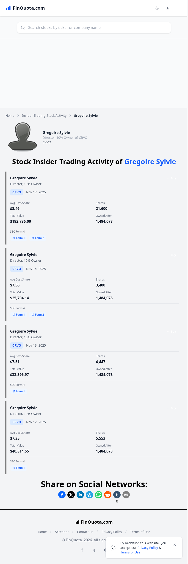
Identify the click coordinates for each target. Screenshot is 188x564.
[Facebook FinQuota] (82, 550)
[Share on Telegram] (89, 494)
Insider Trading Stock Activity (44, 115)
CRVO (47, 142)
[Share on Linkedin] (80, 494)
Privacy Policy (148, 547)
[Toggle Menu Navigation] (178, 8)
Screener (62, 532)
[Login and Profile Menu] (167, 8)
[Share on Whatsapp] (98, 494)
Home (10, 115)
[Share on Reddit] (107, 494)
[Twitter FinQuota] (94, 550)
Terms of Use (130, 552)
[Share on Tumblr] (117, 494)
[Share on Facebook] (62, 494)
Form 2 (39, 238)
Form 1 (20, 238)
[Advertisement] (94, 73)
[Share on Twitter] (71, 494)
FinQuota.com (97, 522)
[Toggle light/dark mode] (157, 8)
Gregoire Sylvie (23, 178)
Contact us (85, 532)
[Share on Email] (126, 494)
